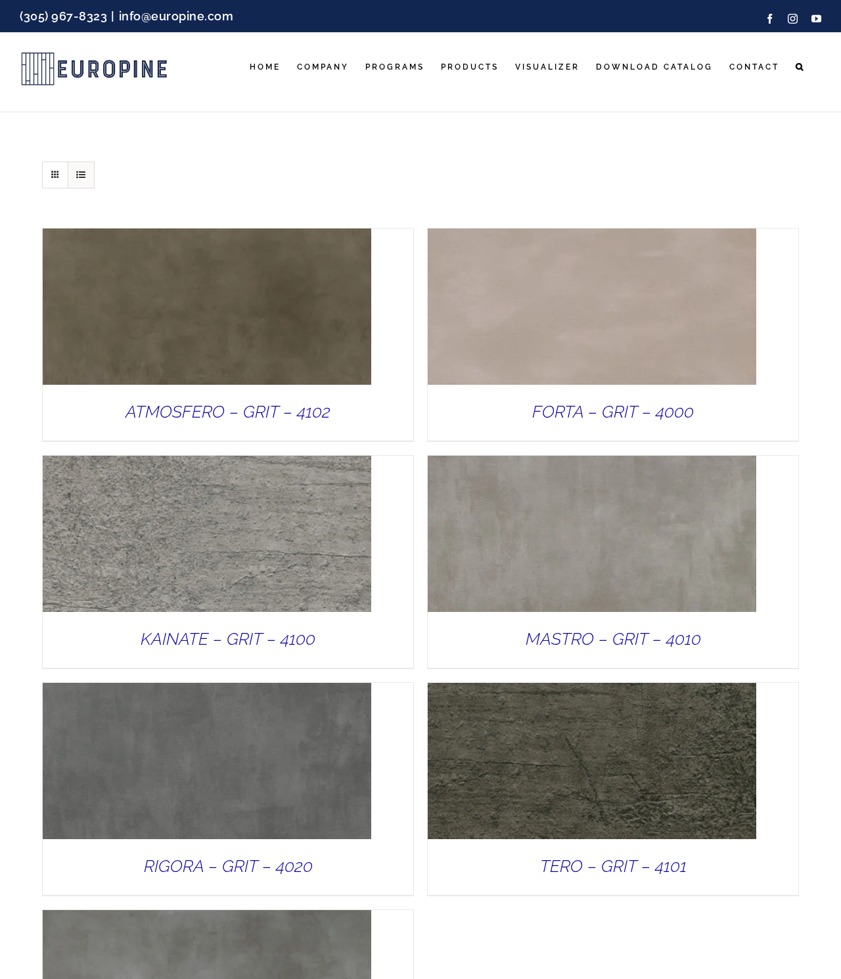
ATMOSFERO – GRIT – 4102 (227, 412)
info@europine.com (176, 16)
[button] (800, 67)
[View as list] (81, 175)
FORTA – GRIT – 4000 (613, 412)
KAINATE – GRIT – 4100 (228, 639)
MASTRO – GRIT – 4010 (613, 639)
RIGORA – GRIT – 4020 (228, 866)
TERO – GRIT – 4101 (613, 866)
